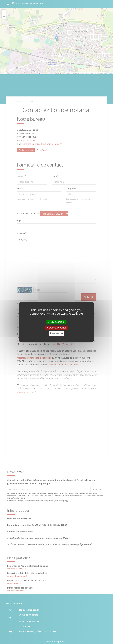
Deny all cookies (57, 327)
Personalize (56, 333)
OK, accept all (57, 322)
